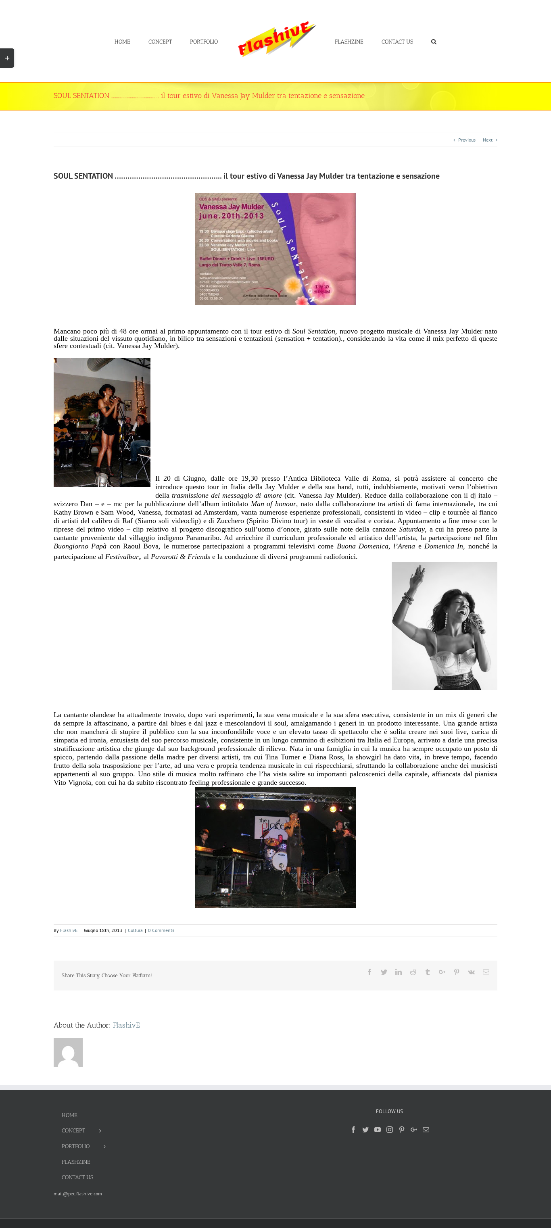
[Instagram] (389, 1129)
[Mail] (426, 1129)
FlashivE (68, 930)
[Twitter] (365, 1129)
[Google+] (414, 1129)
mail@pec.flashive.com (78, 1193)
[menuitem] (152, 41)
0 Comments (161, 930)
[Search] (409, 41)
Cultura (135, 930)
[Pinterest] (402, 1129)
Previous (467, 140)
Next (488, 140)
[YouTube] (377, 1129)
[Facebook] (353, 1129)
